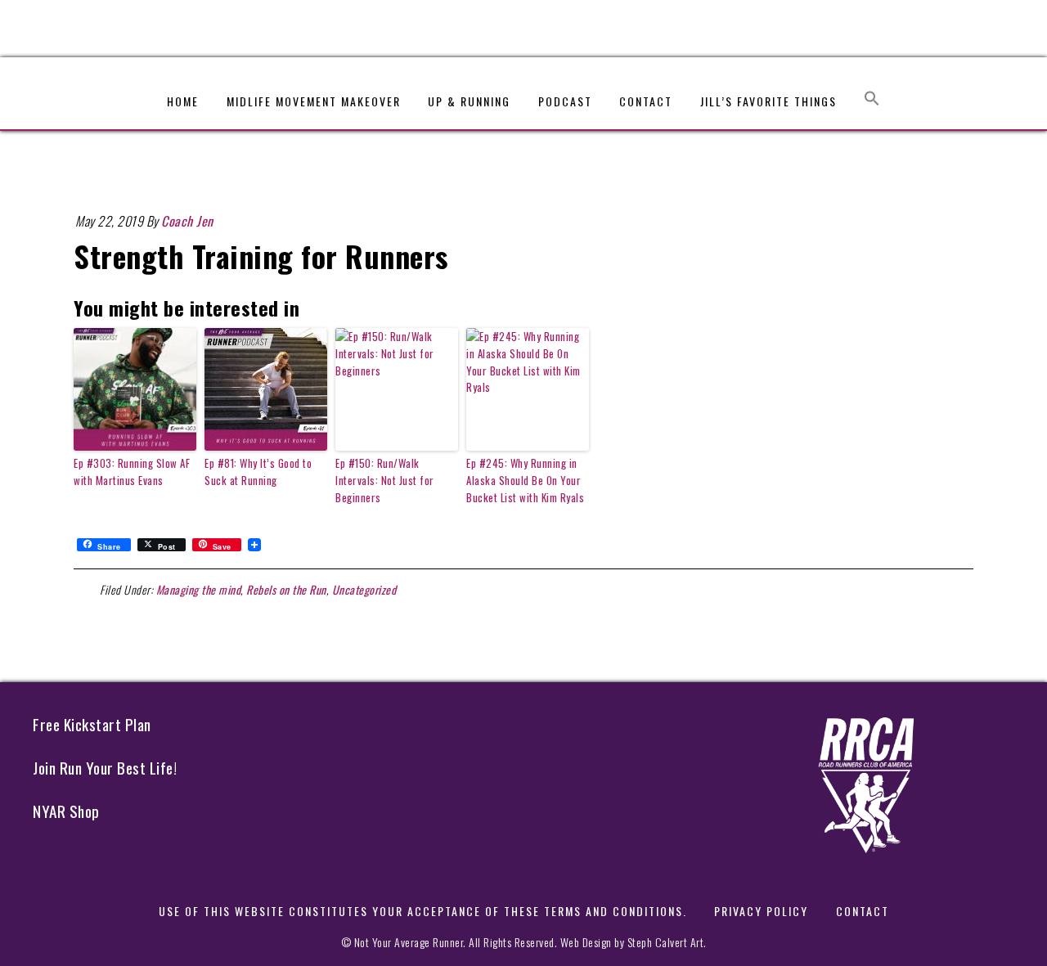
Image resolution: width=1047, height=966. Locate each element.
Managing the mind (198, 589)
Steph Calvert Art (665, 941)
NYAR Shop (66, 811)
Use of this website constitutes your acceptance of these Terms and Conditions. (423, 910)
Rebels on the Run (286, 589)
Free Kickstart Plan (92, 724)
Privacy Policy (761, 910)
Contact (862, 910)
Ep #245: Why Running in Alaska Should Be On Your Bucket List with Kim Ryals (525, 480)
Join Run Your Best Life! (105, 768)
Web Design (586, 941)
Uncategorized (364, 589)
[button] (872, 90)
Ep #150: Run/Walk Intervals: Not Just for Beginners (384, 480)
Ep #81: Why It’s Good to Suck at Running (258, 471)
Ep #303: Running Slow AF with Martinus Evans (132, 471)
